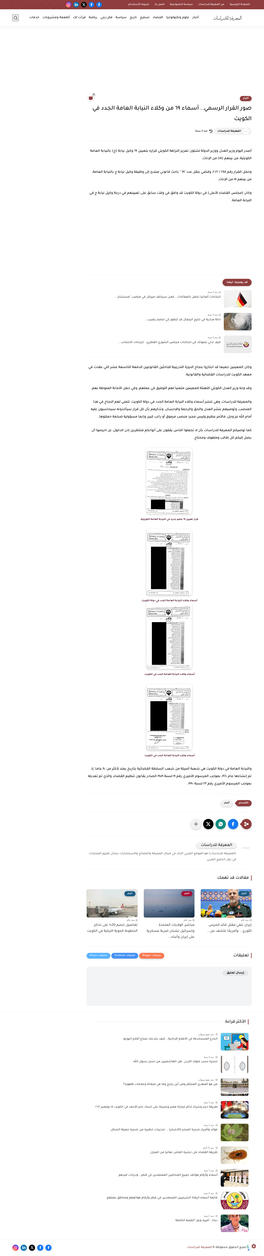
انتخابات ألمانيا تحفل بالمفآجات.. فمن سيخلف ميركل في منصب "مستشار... (167, 297)
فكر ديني (106, 17)
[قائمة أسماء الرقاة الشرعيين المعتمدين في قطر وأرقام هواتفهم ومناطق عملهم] (235, 1200)
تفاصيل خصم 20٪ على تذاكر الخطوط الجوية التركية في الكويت (112, 928)
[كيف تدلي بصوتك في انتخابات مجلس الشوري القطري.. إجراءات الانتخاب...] (238, 344)
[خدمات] (15, 4)
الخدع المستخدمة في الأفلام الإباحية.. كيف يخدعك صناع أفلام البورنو (170, 1039)
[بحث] (15, 18)
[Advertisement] (132, 63)
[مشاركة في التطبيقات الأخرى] (196, 824)
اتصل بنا (160, 4)
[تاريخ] (61, 4)
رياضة (93, 17)
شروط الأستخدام (138, 4)
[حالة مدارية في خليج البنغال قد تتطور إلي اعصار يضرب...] (238, 321)
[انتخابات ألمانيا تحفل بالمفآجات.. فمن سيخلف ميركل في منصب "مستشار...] (238, 299)
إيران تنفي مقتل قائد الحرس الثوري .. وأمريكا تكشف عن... (229, 928)
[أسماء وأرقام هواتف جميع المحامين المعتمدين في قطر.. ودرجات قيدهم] (235, 1178)
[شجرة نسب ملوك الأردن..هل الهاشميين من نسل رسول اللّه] (235, 1064)
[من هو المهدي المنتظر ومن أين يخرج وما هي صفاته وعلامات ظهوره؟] (235, 1087)
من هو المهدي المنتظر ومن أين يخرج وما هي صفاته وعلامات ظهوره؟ (170, 1084)
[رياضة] (38, 4)
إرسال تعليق (235, 973)
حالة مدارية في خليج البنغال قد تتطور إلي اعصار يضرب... (182, 320)
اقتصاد (158, 17)
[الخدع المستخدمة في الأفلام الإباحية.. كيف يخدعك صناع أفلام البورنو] (235, 1041)
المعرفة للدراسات (229, 131)
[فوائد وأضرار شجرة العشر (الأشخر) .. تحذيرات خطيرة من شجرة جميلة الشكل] (235, 1132)
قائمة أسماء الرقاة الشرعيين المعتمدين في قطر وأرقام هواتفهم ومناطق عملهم (162, 1198)
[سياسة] (53, 4)
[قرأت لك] (30, 4)
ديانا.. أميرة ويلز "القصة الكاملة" (196, 1220)
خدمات (34, 17)
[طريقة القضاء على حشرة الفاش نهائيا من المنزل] (235, 1155)
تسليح (145, 17)
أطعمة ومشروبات (56, 17)
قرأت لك (79, 17)
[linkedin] (76, 4)
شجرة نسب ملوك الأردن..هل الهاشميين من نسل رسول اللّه (175, 1061)
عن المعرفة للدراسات (211, 4)
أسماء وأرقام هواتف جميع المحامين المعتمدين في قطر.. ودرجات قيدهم (168, 1175)
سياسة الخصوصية (181, 4)
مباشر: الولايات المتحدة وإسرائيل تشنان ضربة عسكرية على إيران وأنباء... (170, 931)
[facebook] (99, 4)
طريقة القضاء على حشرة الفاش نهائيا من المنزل (184, 1152)
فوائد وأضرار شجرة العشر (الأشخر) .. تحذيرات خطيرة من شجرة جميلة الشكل (164, 1130)
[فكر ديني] (45, 4)
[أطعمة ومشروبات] (23, 4)
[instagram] (68, 4)
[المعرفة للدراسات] (229, 17)
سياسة (121, 17)
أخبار (195, 17)
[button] (233, 824)
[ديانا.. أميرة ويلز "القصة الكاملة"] (235, 1223)
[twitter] (84, 4)
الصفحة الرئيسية (240, 4)
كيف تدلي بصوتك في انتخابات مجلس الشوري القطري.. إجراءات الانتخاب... (169, 342)
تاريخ (133, 17)
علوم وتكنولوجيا (177, 17)
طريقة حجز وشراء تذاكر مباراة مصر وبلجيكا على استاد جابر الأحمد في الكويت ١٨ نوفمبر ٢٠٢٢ (156, 1107)
